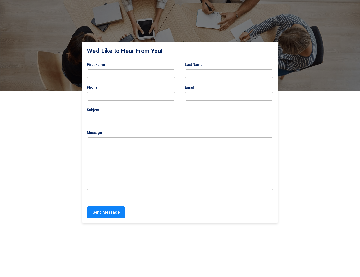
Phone (92, 87)
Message (94, 133)
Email (189, 87)
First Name (96, 65)
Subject (93, 110)
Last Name (193, 65)
